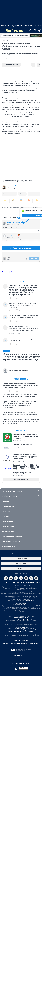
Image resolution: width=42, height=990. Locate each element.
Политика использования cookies (21, 638)
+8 (32, 243)
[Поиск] (30, 30)
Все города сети (8, 546)
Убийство (22, 193)
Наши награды (8, 521)
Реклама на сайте (9, 506)
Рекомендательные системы (21, 640)
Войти (8, 259)
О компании (7, 516)
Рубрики (5, 501)
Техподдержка (8, 531)
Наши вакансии (8, 526)
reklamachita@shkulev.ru (21, 617)
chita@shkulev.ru (29, 600)
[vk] (11, 578)
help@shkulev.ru (25, 604)
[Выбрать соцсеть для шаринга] (38, 65)
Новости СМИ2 (7, 272)
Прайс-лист (6, 511)
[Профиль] (39, 30)
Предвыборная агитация (12, 536)
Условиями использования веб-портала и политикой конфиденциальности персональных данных (21, 630)
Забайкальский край (9, 193)
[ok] (16, 578)
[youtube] (36, 578)
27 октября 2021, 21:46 (8, 58)
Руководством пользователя (21, 627)
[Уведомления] (35, 30)
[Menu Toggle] (2, 30)
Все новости (5, 26)
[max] (26, 578)
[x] (31, 578)
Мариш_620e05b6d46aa (13, 222)
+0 (32, 231)
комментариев (12, 64)
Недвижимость (17, 26)
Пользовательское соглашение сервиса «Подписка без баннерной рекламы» (21, 644)
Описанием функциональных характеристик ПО (21, 628)
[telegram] (6, 578)
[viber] (21, 578)
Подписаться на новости (12, 491)
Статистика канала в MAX (12, 541)
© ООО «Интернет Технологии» (21, 663)
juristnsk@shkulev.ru (21, 603)
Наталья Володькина (16, 186)
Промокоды (28, 26)
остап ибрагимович (12, 235)
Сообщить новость (9, 496)
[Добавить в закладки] (33, 65)
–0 (38, 231)
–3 (38, 243)
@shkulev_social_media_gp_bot (26, 619)
